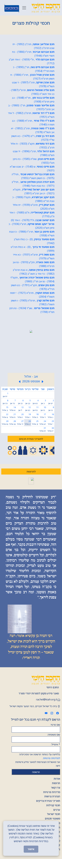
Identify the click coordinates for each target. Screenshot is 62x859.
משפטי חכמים (52, 818)
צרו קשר (55, 787)
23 (51, 422)
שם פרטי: (55, 724)
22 (5, 416)
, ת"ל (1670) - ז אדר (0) (32, 220)
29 (5, 422)
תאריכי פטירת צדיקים (48, 801)
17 (43, 416)
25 (35, 422)
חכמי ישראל (53, 814)
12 (28, 409)
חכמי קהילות (53, 805)
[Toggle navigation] (24, 7)
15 (5, 409)
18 (35, 416)
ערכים (56, 809)
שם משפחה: (53, 734)
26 (28, 422)
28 (12, 422)
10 (43, 409)
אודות (57, 778)
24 (42, 422)
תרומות (56, 783)
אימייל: (55, 744)
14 (13, 409)
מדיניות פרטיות (51, 792)
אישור (31, 849)
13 (21, 409)
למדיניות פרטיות (51, 758)
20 (20, 416)
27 (20, 422)
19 (28, 416)
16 (51, 416)
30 (51, 429)
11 (35, 409)
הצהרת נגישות (52, 796)
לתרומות (31, 471)
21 (13, 416)
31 (42, 429)
